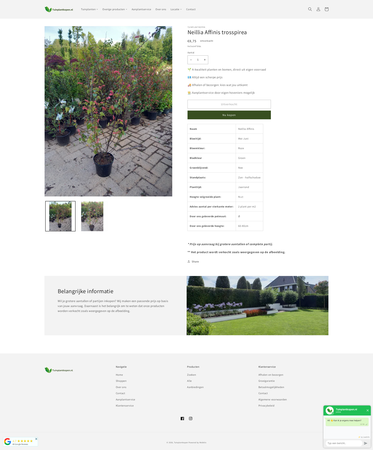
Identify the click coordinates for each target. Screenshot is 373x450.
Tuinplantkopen (181, 442)
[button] (310, 9)
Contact (120, 393)
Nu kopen (229, 115)
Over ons (121, 387)
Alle (189, 380)
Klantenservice (125, 405)
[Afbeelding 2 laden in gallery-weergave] (92, 216)
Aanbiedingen (195, 387)
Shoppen (121, 380)
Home (119, 374)
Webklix (202, 442)
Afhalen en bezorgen (270, 374)
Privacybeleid (266, 405)
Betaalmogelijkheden (271, 387)
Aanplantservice (125, 399)
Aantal (191, 52)
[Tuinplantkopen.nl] (7, 445)
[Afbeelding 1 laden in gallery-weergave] (60, 216)
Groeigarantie (266, 380)
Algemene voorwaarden (272, 399)
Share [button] (195, 261)
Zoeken (191, 374)
